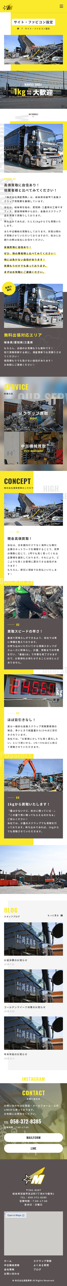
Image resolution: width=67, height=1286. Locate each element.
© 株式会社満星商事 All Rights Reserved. (33, 1280)
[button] (55, 915)
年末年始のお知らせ (15, 1054)
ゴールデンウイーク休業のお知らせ (25, 1007)
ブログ (37, 1269)
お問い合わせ (12, 1273)
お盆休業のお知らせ (15, 960)
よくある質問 (41, 1265)
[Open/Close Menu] (61, 6)
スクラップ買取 (43, 1260)
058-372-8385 (22, 1121)
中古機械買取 (12, 1265)
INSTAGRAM (33, 1079)
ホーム (8, 1260)
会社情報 (9, 1269)
